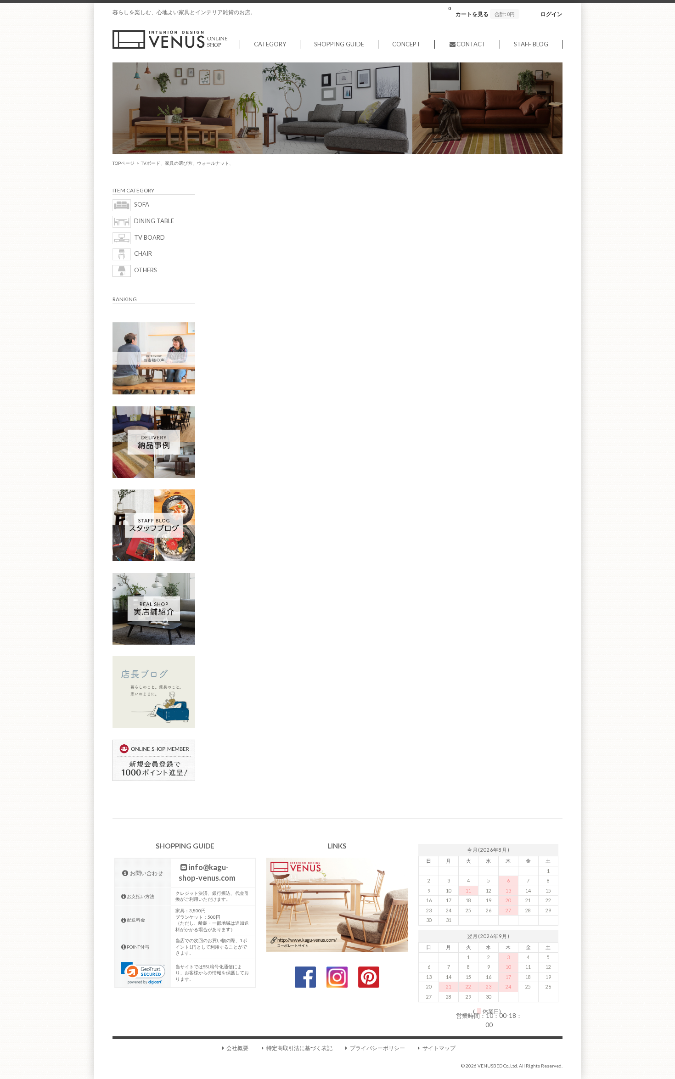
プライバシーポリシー (377, 1048)
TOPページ (123, 163)
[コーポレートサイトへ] (337, 949)
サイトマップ (439, 1048)
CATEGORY (270, 44)
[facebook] (305, 985)
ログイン (551, 14)
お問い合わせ (146, 873)
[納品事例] (153, 475)
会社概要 (237, 1048)
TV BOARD (149, 237)
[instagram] (337, 985)
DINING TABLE (154, 221)
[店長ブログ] (153, 725)
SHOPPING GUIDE (339, 44)
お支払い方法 (140, 896)
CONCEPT (406, 44)
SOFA (141, 204)
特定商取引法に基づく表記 (299, 1048)
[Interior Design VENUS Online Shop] (169, 46)
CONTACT (471, 44)
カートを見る (481, 11)
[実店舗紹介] (153, 642)
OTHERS (145, 270)
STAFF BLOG (531, 44)
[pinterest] (368, 985)
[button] (143, 973)
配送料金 (136, 919)
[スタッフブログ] (153, 558)
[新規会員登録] (153, 778)
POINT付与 (138, 947)
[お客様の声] (153, 392)
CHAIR (143, 254)
